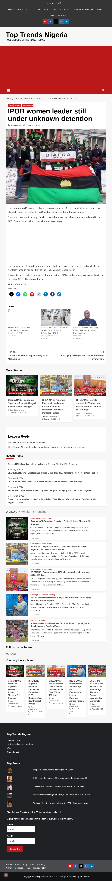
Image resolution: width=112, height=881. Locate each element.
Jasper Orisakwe (16, 125)
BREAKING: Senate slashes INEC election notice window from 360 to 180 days (45, 481)
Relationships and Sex (83, 9)
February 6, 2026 (16, 412)
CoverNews (70, 876)
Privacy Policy (39, 867)
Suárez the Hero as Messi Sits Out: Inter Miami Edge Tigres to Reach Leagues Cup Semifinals (52, 499)
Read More (34, 538)
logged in (24, 442)
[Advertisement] (56, 66)
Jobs (32, 864)
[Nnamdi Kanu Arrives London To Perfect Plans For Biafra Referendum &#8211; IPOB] (55, 317)
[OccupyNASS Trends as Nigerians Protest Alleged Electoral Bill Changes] (22, 385)
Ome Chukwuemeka (17, 410)
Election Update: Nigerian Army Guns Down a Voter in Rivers (61, 794)
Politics (19, 9)
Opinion (67, 9)
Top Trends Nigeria (37, 35)
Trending (52, 595)
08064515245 (13, 740)
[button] (8, 90)
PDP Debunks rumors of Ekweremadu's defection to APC (60, 778)
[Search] (103, 90)
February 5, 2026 (50, 419)
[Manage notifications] (6, 875)
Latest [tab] (12, 511)
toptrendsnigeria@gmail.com (20, 744)
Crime (37, 9)
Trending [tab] (40, 511)
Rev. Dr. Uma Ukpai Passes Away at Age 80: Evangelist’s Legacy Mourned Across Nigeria (49, 490)
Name (10, 824)
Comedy (50, 15)
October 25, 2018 (32, 125)
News (10, 9)
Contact (19, 867)
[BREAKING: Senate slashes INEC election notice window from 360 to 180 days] (90, 385)
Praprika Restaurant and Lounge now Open (53, 769)
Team (27, 867)
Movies (99, 9)
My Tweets (11, 653)
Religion (45, 595)
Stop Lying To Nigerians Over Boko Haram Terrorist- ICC (82, 355)
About (17, 864)
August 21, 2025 (97, 709)
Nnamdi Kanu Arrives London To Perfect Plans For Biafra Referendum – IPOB (54, 330)
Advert (9, 867)
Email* (10, 836)
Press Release (28, 105)
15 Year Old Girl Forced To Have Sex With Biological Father (61, 803)
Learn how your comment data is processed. (64, 447)
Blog (25, 864)
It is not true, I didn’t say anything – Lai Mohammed (28, 355)
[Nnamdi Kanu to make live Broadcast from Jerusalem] (23, 317)
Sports (29, 9)
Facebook (13, 752)
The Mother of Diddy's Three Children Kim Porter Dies (58, 786)
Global (45, 9)
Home (9, 864)
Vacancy (41, 864)
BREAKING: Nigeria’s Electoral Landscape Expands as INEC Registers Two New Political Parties (53, 406)
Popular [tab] (25, 511)
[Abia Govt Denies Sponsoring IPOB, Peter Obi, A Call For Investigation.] (88, 317)
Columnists (56, 9)
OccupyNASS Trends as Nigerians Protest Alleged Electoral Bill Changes (22, 403)
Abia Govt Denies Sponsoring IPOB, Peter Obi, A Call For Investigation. (85, 330)
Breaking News (14, 393)
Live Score (61, 15)
